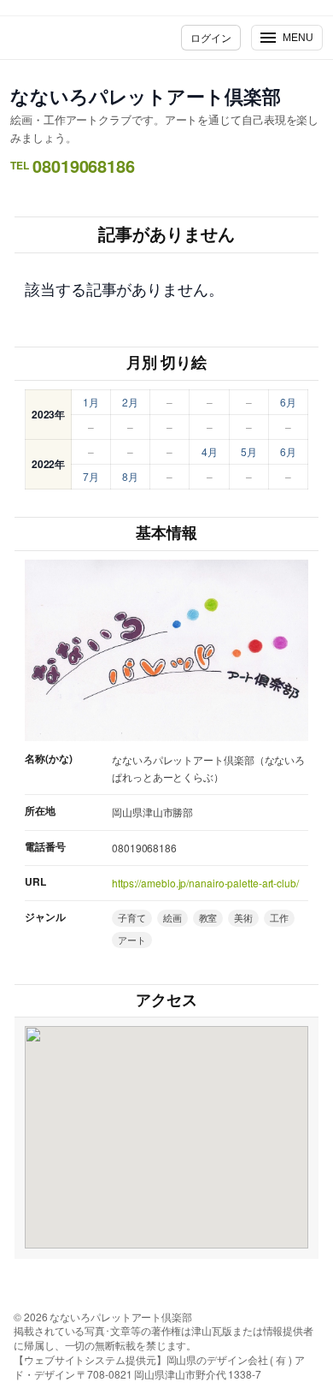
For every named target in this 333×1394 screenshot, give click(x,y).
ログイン (210, 37)
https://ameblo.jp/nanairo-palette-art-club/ (205, 882)
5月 (249, 451)
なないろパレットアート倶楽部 (145, 96)
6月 (288, 401)
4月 (210, 451)
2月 (130, 401)
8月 (130, 476)
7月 (91, 476)
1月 (91, 401)
